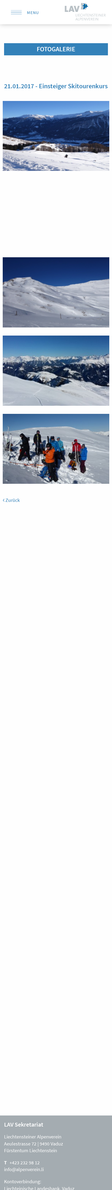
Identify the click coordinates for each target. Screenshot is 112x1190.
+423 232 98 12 (25, 1162)
